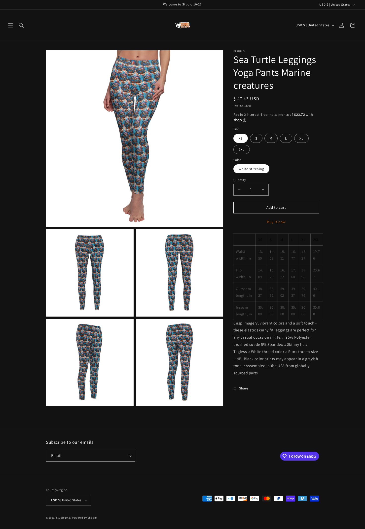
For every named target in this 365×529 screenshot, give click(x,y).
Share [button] (243, 388)
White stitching (251, 169)
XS (241, 138)
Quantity (239, 180)
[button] (10, 25)
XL (301, 138)
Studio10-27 (64, 517)
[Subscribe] (129, 456)
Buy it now (276, 221)
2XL (242, 149)
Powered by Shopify (85, 517)
